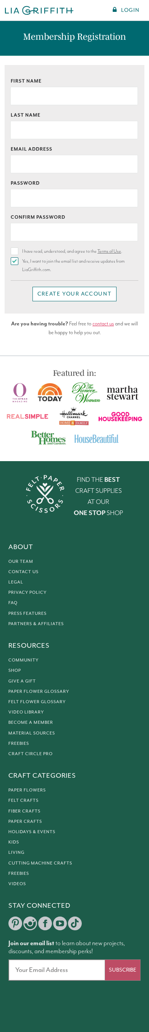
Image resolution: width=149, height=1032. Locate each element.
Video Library (26, 712)
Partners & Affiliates (36, 623)
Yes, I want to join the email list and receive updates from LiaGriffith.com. (73, 265)
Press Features (27, 613)
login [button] (130, 10)
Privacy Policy (27, 592)
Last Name (25, 115)
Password (25, 183)
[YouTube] (60, 923)
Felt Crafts (23, 800)
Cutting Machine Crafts (40, 863)
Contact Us (23, 571)
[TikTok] (75, 923)
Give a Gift (22, 681)
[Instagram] (30, 923)
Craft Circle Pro (30, 753)
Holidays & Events (31, 831)
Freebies (18, 743)
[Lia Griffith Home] (39, 10)
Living (16, 852)
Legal (15, 582)
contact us (103, 324)
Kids (13, 842)
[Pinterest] (15, 923)
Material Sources (31, 733)
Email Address (31, 149)
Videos (17, 883)
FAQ (13, 602)
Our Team (20, 561)
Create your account (74, 294)
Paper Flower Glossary (38, 691)
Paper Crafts (25, 821)
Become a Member (30, 722)
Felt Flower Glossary (37, 701)
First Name (26, 81)
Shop (14, 670)
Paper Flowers (27, 790)
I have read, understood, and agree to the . (72, 251)
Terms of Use (109, 251)
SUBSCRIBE (122, 970)
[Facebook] (45, 923)
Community (23, 660)
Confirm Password (38, 217)
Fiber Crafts (24, 811)
